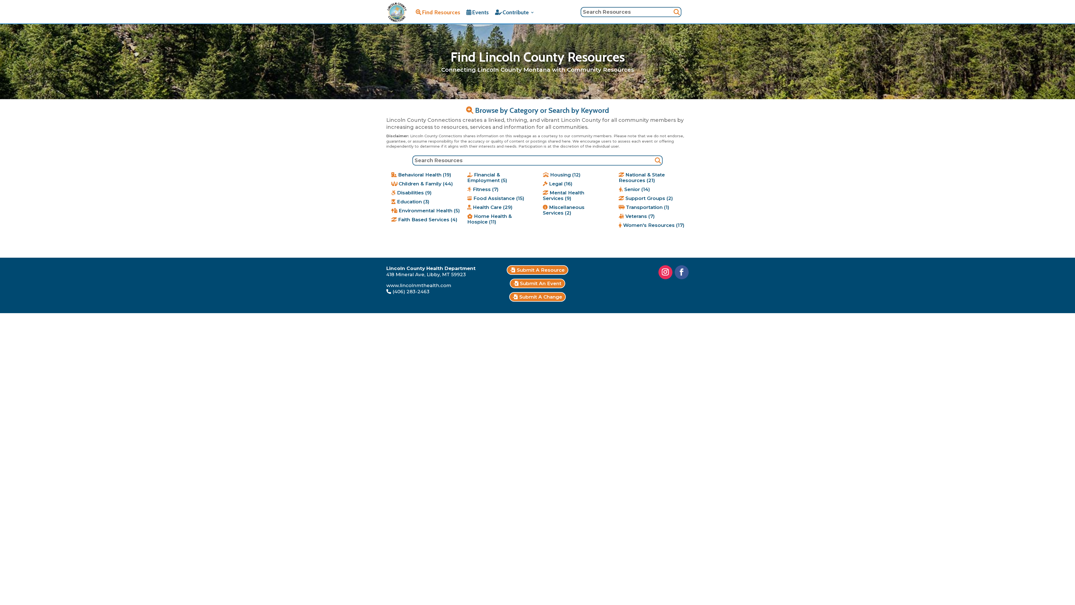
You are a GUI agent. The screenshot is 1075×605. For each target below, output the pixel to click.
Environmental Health (428, 210)
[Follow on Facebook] (682, 272)
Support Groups (648, 198)
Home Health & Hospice (489, 219)
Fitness (485, 189)
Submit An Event (540, 283)
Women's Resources (653, 225)
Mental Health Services (563, 195)
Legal (560, 184)
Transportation (647, 207)
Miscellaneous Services (564, 210)
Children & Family (425, 184)
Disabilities (414, 193)
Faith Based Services (427, 219)
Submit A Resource (541, 270)
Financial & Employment (487, 177)
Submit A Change (540, 297)
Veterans (639, 216)
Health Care (492, 207)
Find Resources (441, 12)
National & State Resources (642, 177)
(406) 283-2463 (410, 291)
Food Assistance (498, 198)
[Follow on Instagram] (665, 272)
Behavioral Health (424, 175)
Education (412, 201)
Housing (565, 175)
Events (480, 12)
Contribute (516, 12)
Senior (636, 189)
